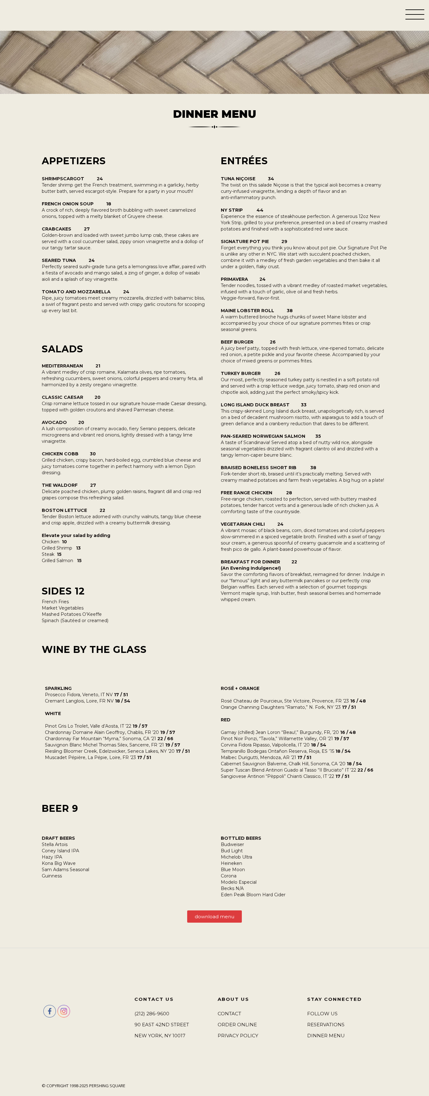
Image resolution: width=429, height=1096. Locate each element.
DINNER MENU (326, 1036)
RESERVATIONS (326, 1025)
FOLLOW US (322, 1014)
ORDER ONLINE (237, 1025)
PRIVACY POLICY (238, 1036)
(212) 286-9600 (151, 1014)
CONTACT (229, 1014)
